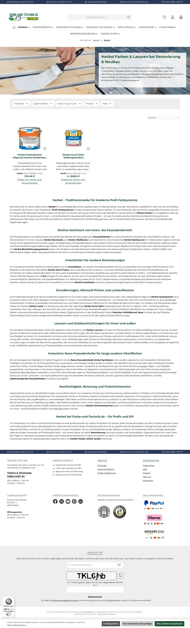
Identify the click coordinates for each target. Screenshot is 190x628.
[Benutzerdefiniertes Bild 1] (119, 511)
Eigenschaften (41, 103)
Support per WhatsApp (97, 2)
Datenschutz (148, 465)
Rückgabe (102, 465)
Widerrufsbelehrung (107, 473)
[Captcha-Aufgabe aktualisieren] (120, 576)
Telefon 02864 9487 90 (173, 2)
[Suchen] (129, 17)
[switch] (8, 614)
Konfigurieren (110, 623)
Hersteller (19, 103)
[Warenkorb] (180, 17)
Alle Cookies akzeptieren (169, 623)
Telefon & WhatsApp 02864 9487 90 (19, 474)
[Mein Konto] (172, 17)
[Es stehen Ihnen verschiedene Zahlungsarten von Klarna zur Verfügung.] (154, 519)
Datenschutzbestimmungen (65, 600)
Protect (90, 103)
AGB (145, 469)
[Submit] (119, 565)
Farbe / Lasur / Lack (67, 103)
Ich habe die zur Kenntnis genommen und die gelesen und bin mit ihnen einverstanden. (96, 600)
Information (151, 460)
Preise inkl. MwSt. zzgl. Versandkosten (29, 181)
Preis (105, 103)
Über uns (147, 477)
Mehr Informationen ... (17, 625)
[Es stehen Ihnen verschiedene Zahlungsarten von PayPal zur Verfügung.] (154, 505)
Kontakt (146, 473)
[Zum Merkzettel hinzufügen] (44, 148)
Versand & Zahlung (106, 469)
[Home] (14, 27)
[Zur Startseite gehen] (23, 17)
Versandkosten (87, 612)
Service (102, 460)
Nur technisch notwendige (137, 623)
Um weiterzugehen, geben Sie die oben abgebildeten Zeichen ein (95, 583)
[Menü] (13, 598)
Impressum (148, 480)
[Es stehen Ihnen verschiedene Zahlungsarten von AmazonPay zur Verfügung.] (154, 533)
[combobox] (96, 17)
